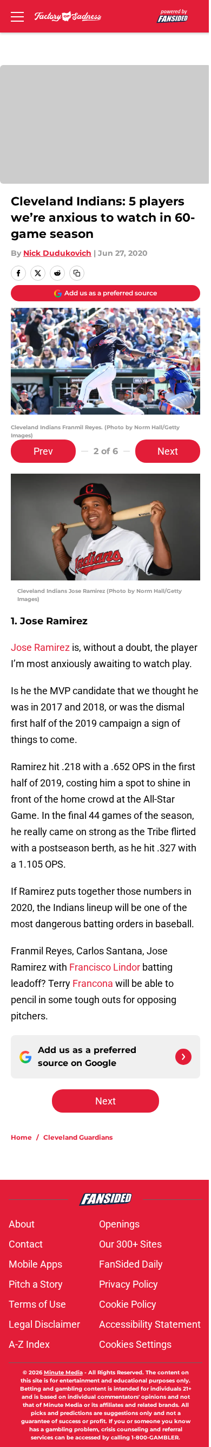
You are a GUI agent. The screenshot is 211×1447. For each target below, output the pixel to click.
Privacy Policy (128, 1284)
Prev (43, 451)
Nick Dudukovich (57, 253)
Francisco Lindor (104, 967)
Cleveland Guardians (78, 1137)
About (22, 1224)
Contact (26, 1244)
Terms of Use (37, 1304)
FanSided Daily (131, 1264)
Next (167, 451)
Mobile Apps (35, 1264)
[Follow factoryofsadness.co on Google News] (183, 1057)
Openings (119, 1224)
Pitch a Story (36, 1284)
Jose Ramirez (40, 647)
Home (21, 1137)
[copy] (76, 273)
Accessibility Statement (150, 1324)
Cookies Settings (135, 1344)
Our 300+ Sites (130, 1244)
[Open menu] (17, 16)
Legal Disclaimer (44, 1324)
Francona (92, 983)
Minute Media (63, 1372)
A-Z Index (29, 1344)
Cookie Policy (127, 1304)
